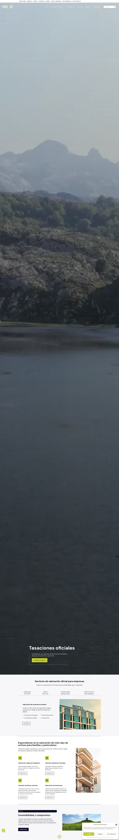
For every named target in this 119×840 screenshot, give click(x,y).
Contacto (97, 6)
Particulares (22, 1)
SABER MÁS (23, 773)
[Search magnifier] (115, 7)
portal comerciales (56, 1)
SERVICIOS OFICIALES (56, 6)
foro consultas (77, 1)
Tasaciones (70, 6)
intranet (47, 1)
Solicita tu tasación (39, 660)
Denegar (100, 834)
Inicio (46, 6)
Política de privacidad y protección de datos (100, 837)
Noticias (80, 6)
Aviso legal (111, 837)
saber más (23, 829)
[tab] (27, 693)
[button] (116, 824)
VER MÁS (26, 723)
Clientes (35, 1)
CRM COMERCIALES (67, 1)
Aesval (88, 6)
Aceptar (89, 834)
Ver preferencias (111, 834)
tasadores (41, 1)
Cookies (88, 837)
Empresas (29, 1)
